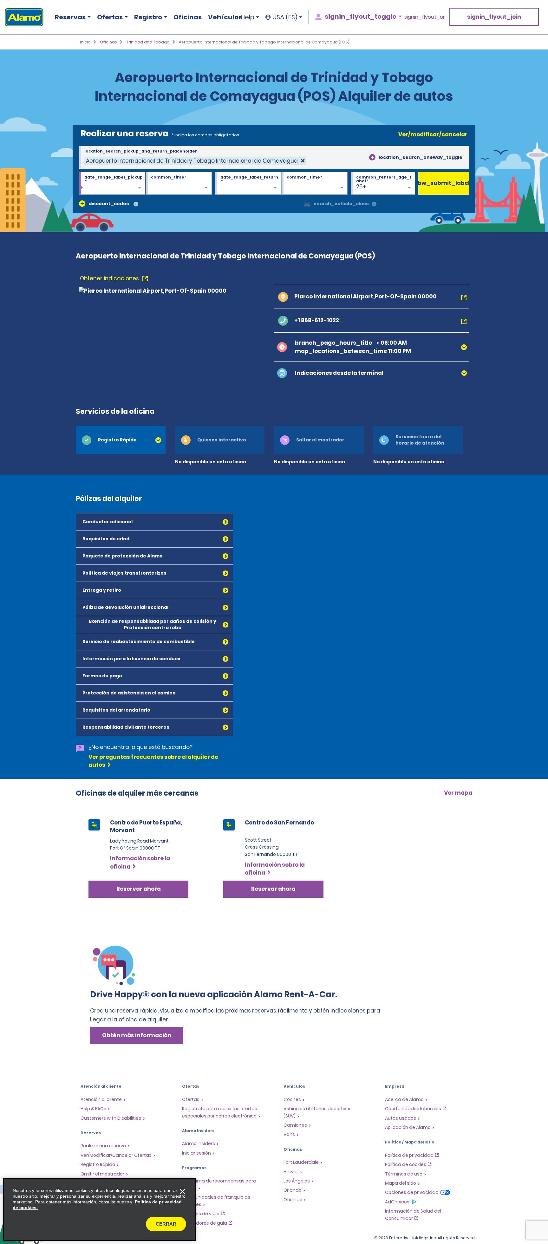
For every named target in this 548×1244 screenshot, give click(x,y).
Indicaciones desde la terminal (339, 373)
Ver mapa (458, 793)
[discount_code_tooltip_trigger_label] (136, 204)
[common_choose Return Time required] (314, 183)
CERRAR (166, 1224)
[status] (195, 161)
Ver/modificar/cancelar (432, 134)
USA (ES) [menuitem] (284, 17)
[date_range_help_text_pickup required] (112, 183)
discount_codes (108, 203)
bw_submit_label (443, 183)
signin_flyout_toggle (360, 16)
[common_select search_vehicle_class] (307, 203)
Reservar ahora (138, 889)
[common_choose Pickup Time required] (179, 183)
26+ (361, 186)
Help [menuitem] (247, 17)
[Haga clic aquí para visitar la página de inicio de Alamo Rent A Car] (21, 17)
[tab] (121, 440)
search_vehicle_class (341, 203)
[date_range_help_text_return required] (248, 183)
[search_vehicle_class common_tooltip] (374, 204)
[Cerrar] (182, 1191)
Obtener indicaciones (110, 278)
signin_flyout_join (494, 17)
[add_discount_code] (82, 203)
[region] (99, 1209)
